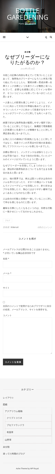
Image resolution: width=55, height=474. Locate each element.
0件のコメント (45, 227)
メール (7, 273)
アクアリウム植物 (13, 411)
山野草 (8, 439)
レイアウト (8, 397)
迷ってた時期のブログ (14, 453)
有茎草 (10, 432)
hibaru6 (15, 227)
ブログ (7, 220)
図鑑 (5, 404)
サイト (6, 287)
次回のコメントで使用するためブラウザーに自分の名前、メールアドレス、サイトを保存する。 (27, 307)
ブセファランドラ (15, 424)
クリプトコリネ (14, 417)
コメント (7, 315)
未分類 (27, 52)
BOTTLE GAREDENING (27, 13)
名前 (6, 258)
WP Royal (34, 468)
